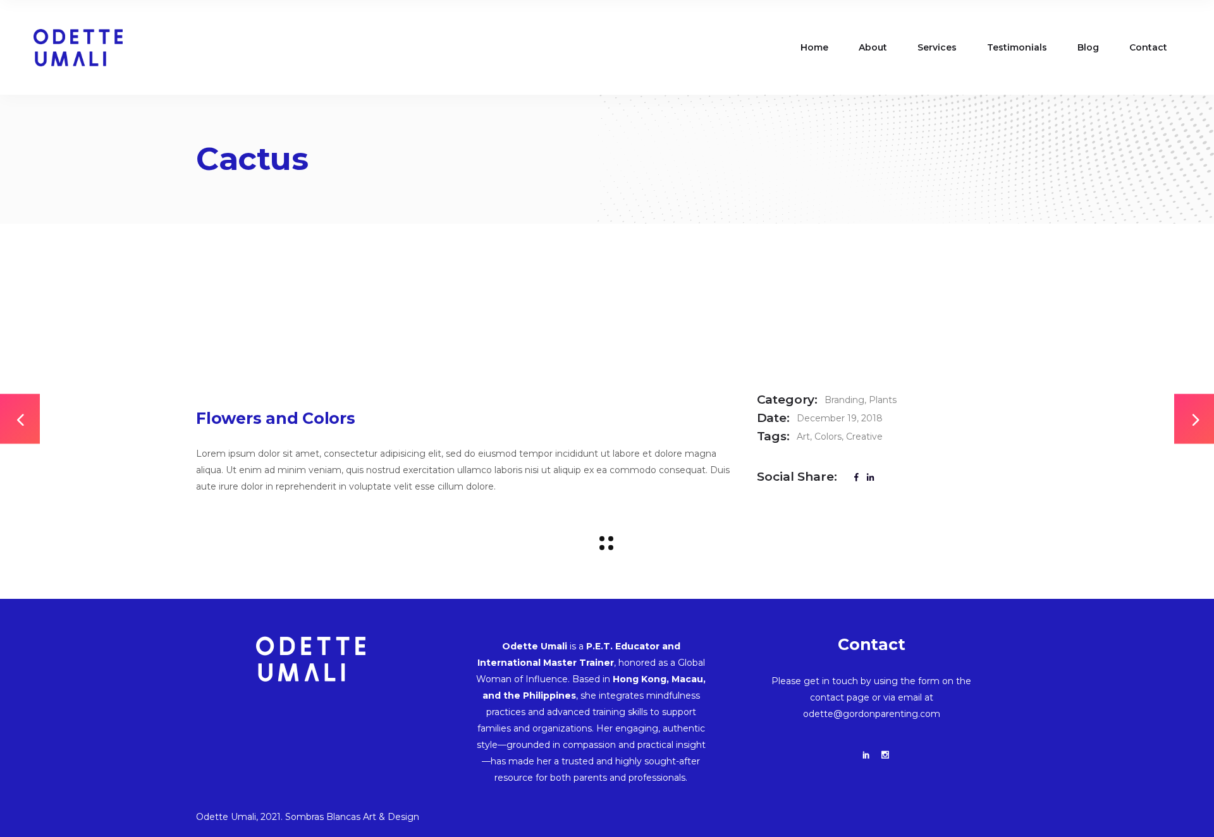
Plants (883, 400)
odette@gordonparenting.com (871, 714)
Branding (844, 400)
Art (803, 436)
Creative (864, 436)
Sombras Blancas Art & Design (352, 816)
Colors (828, 436)
